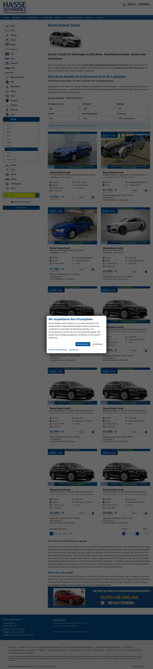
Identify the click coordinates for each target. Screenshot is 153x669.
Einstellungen (98, 344)
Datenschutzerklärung (58, 350)
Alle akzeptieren (83, 344)
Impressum (73, 350)
